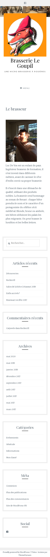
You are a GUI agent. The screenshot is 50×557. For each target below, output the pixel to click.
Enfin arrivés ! (13, 293)
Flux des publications (16, 492)
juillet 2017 (11, 396)
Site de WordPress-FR (16, 505)
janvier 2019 (12, 369)
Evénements (12, 437)
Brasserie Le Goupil (25, 63)
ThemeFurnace (24, 555)
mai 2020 (11, 356)
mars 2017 (11, 409)
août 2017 (10, 389)
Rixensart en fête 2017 (16, 300)
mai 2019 (10, 363)
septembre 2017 (13, 383)
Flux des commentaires (17, 499)
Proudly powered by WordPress (16, 552)
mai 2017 (10, 403)
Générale (10, 444)
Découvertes (12, 273)
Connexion (11, 486)
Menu (26, 88)
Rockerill (10, 280)
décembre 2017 (13, 376)
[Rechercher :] (23, 243)
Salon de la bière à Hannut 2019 (21, 286)
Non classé (11, 457)
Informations (12, 451)
